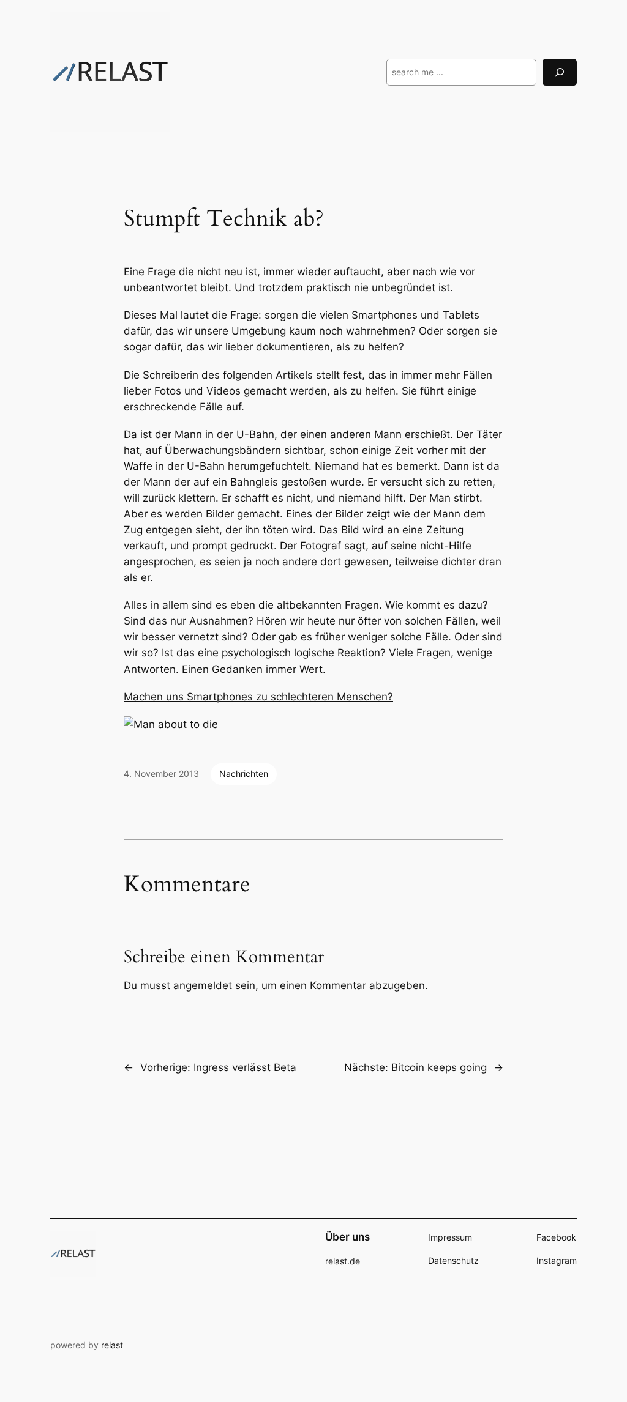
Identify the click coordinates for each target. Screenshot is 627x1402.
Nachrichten (243, 773)
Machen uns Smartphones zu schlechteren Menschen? (258, 697)
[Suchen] (560, 72)
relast (112, 1345)
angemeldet (202, 985)
